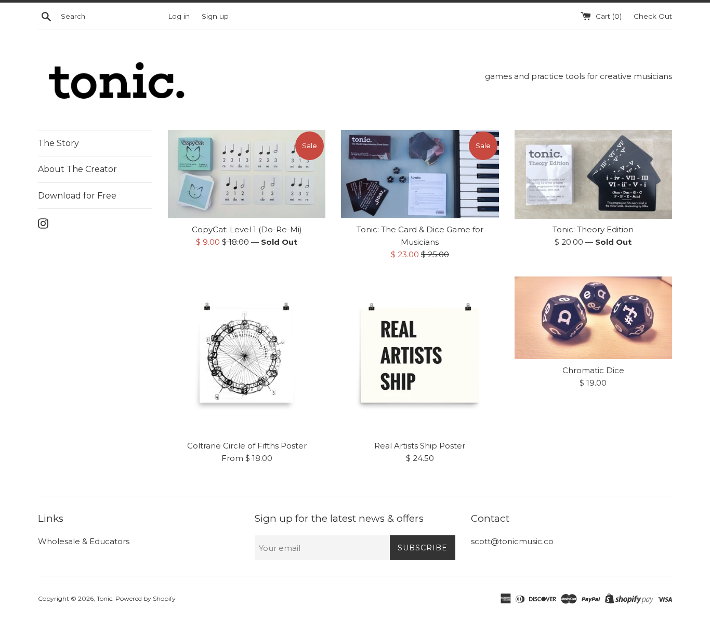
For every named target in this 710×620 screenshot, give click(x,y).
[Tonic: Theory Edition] (593, 174)
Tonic (104, 598)
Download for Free (77, 196)
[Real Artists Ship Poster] (419, 355)
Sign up (215, 16)
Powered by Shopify (145, 598)
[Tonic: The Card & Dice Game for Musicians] (419, 174)
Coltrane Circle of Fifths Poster (247, 446)
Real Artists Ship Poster (419, 446)
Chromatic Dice (593, 370)
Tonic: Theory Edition (593, 229)
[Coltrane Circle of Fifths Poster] (246, 355)
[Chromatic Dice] (593, 317)
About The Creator (77, 169)
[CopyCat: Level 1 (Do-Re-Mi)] (246, 174)
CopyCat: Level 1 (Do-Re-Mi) (247, 229)
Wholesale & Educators (83, 541)
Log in (179, 16)
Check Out (653, 16)
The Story (58, 143)
